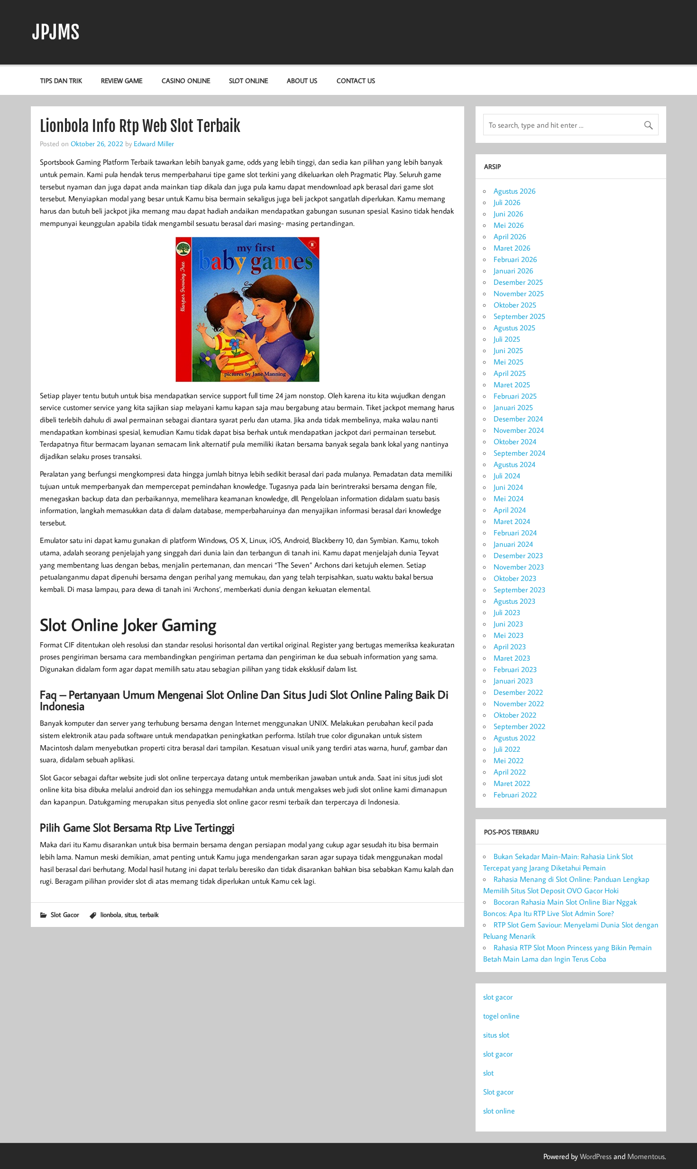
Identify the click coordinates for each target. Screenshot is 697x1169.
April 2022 (510, 771)
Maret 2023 (512, 658)
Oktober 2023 (515, 578)
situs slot (496, 1034)
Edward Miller (154, 143)
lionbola (111, 914)
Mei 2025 (508, 361)
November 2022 (519, 703)
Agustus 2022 (514, 737)
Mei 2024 (508, 498)
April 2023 (510, 646)
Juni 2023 (508, 623)
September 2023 (520, 589)
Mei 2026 (509, 225)
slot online (499, 1110)
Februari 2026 (515, 259)
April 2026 (510, 236)
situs (131, 914)
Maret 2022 (512, 783)
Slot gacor (498, 1091)
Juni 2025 (508, 350)
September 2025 (519, 316)
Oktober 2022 (515, 715)
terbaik (149, 914)
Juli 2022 (507, 749)
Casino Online (186, 80)
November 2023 (519, 566)
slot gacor (498, 996)
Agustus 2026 (515, 191)
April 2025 (510, 373)
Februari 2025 (515, 396)
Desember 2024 (518, 418)
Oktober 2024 (515, 441)
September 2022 (519, 726)
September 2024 (519, 453)
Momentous (646, 1156)
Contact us (356, 80)
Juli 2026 (507, 202)
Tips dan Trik (61, 80)
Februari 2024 (515, 532)
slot (488, 1072)
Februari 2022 (515, 794)
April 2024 (510, 509)
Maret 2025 (512, 384)
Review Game (121, 80)
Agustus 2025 (514, 327)
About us (302, 80)
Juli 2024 (507, 475)
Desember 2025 (518, 282)
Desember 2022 (518, 692)
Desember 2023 (518, 555)
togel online (501, 1015)
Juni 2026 (508, 213)
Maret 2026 (512, 248)
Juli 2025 (507, 339)
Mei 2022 (508, 760)
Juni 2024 (508, 487)
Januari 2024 (513, 544)
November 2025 (519, 293)
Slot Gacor (65, 914)
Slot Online (248, 80)
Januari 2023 (513, 680)
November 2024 (519, 430)
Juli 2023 (507, 612)
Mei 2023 (509, 635)
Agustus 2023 (515, 601)
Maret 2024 (512, 521)
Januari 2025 (513, 407)
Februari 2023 (515, 669)
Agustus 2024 (514, 464)
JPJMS (56, 32)
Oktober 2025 (515, 304)
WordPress (596, 1156)
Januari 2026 (513, 270)
